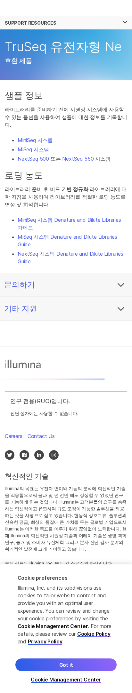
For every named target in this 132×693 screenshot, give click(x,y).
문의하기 (19, 284)
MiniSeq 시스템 (35, 140)
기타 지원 (20, 308)
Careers (13, 436)
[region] (66, 628)
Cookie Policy (94, 634)
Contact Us (41, 436)
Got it (66, 665)
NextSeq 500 (33, 158)
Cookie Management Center (53, 626)
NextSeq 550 (78, 158)
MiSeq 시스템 (33, 149)
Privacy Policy (45, 641)
